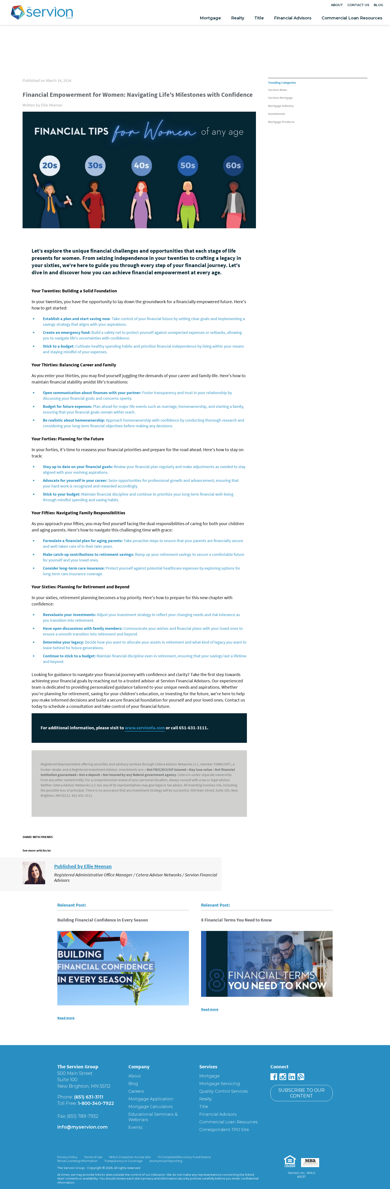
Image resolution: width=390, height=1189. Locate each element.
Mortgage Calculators (150, 1106)
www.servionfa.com (145, 727)
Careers (136, 1091)
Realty (237, 18)
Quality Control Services (223, 1091)
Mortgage (210, 18)
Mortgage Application (150, 1099)
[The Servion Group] (41, 13)
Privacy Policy (67, 1157)
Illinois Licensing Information (77, 1161)
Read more (65, 1018)
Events (135, 1127)
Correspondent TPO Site (224, 1129)
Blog (378, 5)
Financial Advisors (292, 18)
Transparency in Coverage (123, 1161)
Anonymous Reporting (165, 1161)
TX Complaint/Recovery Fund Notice (184, 1157)
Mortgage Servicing (219, 1083)
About (337, 5)
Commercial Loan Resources (352, 18)
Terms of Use (93, 1157)
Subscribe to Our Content (301, 1093)
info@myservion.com (82, 1127)
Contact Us (358, 5)
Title (259, 18)
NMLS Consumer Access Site (130, 1157)
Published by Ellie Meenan (83, 866)
